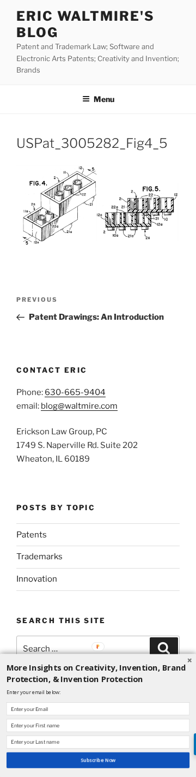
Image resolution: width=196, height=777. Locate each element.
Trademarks (39, 556)
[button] (98, 673)
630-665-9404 (75, 392)
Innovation (36, 579)
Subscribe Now (98, 760)
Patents (31, 535)
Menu (104, 99)
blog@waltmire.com (79, 406)
